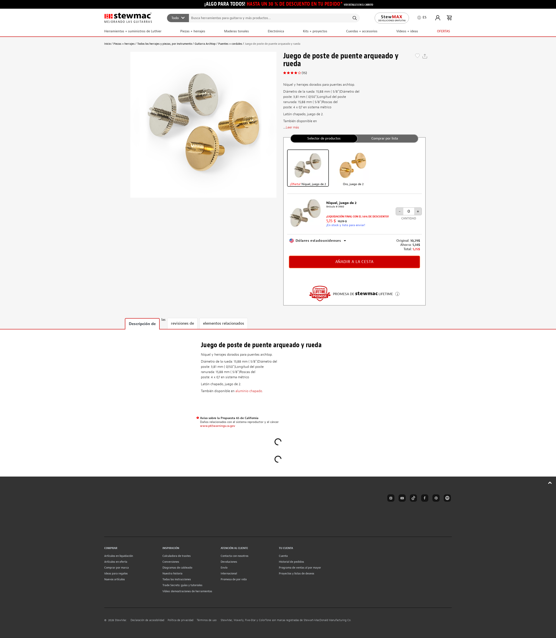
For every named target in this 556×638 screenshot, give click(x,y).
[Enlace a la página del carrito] (449, 17)
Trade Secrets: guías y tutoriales (182, 585)
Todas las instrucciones (176, 579)
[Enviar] (354, 18)
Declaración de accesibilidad (147, 620)
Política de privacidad (180, 620)
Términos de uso (207, 620)
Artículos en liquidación (118, 556)
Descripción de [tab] (142, 323)
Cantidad (408, 218)
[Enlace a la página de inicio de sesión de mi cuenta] (437, 17)
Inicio (107, 44)
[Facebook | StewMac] (424, 498)
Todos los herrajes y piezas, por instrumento (164, 44)
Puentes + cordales (230, 44)
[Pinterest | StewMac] (435, 498)
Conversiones (170, 562)
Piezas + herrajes (124, 44)
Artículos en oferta (115, 562)
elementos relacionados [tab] (223, 323)
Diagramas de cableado (177, 567)
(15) (304, 73)
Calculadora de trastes (176, 556)
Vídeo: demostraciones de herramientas (187, 591)
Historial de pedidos (291, 562)
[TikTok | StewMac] (412, 498)
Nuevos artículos (114, 579)
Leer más (292, 127)
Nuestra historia (172, 573)
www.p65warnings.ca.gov (217, 426)
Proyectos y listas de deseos (296, 573)
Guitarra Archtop (205, 44)
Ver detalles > (397, 293)
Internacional (229, 573)
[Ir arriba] (550, 483)
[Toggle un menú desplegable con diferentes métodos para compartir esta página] (424, 56)
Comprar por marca (116, 567)
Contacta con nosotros (234, 556)
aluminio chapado (248, 391)
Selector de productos (324, 138)
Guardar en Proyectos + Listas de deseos (417, 56)
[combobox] (263, 18)
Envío (224, 567)
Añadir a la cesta (354, 261)
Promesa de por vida (234, 579)
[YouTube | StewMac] (401, 498)
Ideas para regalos (116, 573)
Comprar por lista (384, 138)
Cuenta (283, 556)
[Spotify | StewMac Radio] (446, 498)
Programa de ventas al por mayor (300, 567)
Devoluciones (229, 562)
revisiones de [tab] (182, 323)
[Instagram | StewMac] (390, 498)
